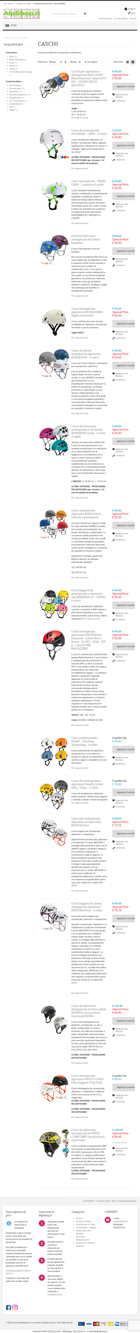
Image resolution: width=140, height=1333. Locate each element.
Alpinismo (13, 91)
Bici (11, 107)
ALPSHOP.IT (88, 1201)
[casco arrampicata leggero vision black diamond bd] (54, 645)
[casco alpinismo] (54, 322)
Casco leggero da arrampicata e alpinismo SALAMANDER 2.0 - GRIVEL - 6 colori (89, 595)
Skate (12, 110)
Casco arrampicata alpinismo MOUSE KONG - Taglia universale (87, 312)
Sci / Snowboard (16, 101)
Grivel (12, 66)
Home (6, 38)
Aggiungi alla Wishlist (122, 95)
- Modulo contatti (23, 3)
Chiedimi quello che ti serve (18, 1272)
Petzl (11, 56)
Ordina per (43, 62)
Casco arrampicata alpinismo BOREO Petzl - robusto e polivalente (87, 514)
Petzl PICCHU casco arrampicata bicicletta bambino (85, 239)
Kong (11, 63)
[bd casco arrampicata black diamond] (54, 85)
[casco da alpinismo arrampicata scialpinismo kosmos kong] (54, 1019)
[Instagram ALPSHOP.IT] (15, 1307)
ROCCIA (15, 38)
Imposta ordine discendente (65, 62)
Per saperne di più (79, 118)
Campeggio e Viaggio (86, 1227)
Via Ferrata (14, 85)
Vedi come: (118, 62)
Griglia (127, 62)
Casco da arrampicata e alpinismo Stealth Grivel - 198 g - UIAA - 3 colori (87, 784)
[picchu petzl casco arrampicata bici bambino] (54, 249)
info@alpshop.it (54, 1294)
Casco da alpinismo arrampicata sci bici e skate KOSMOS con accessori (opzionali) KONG (88, 1011)
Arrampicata (14, 88)
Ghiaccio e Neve (83, 1221)
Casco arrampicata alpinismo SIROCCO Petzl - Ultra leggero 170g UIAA (88, 1079)
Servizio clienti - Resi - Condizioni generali (116, 1201)
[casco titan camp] (54, 195)
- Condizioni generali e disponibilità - (49, 3)
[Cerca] (85, 14)
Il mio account (105, 18)
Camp (12, 69)
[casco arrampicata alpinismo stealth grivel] (54, 794)
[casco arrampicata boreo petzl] (54, 524)
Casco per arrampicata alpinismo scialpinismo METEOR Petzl (86, 822)
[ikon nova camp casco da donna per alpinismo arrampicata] (54, 440)
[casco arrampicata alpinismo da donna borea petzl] (54, 364)
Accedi (133, 18)
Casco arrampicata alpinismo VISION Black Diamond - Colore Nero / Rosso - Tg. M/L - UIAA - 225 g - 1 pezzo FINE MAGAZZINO (88, 640)
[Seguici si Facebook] (8, 1307)
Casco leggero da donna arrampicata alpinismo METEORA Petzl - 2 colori (86, 907)
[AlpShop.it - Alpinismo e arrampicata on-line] (21, 14)
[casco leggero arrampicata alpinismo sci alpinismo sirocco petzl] (54, 1089)
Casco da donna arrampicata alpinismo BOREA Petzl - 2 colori (86, 354)
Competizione (15, 104)
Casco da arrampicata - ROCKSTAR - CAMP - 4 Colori (89, 132)
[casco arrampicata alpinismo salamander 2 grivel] (54, 604)
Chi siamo (8, 3)
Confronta (120, 101)
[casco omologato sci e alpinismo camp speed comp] (54, 1143)
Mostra (73, 62)
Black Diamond (16, 59)
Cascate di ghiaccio (18, 94)
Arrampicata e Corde (85, 1224)
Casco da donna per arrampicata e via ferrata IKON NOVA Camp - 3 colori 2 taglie (88, 431)
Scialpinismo (15, 98)
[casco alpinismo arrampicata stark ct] (54, 751)
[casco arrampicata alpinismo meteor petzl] (54, 832)
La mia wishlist (121, 18)
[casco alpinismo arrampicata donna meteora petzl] (54, 917)
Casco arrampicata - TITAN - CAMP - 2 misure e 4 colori (89, 183)
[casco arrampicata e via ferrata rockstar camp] (54, 144)
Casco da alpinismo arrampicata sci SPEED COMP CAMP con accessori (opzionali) (88, 1135)
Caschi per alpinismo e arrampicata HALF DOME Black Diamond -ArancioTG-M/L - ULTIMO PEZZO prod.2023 (89, 78)
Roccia (79, 1218)
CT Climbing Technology (20, 72)
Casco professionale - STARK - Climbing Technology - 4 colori (85, 741)
